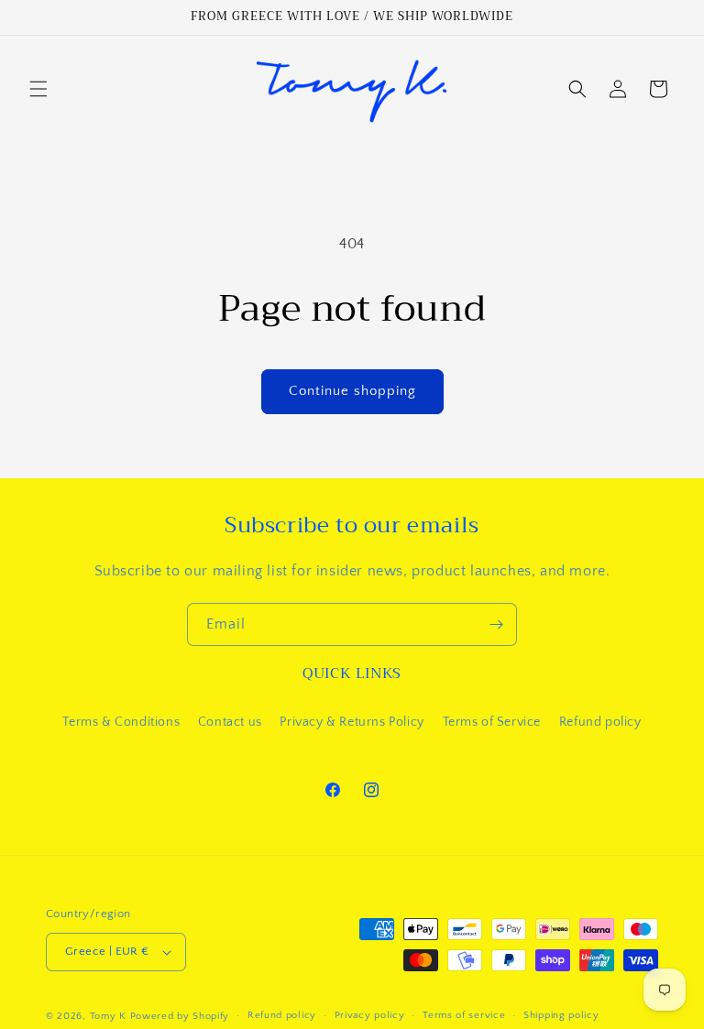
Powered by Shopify (180, 1016)
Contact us (230, 722)
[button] (38, 89)
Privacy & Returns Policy (352, 722)
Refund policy (600, 722)
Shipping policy (561, 1015)
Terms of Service (492, 722)
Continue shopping (352, 391)
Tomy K (108, 1016)
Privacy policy (370, 1015)
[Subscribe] (496, 624)
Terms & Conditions (121, 722)
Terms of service (464, 1015)
